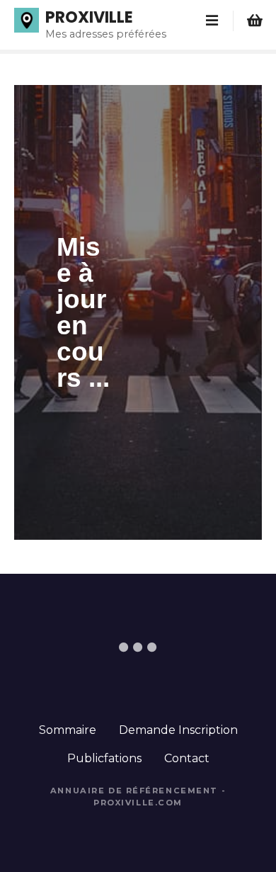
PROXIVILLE (89, 17)
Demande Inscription (178, 730)
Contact (186, 758)
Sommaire (67, 730)
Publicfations (104, 758)
